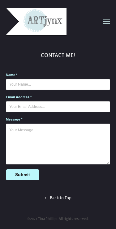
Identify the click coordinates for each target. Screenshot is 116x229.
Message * (14, 119)
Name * (11, 75)
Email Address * (19, 97)
